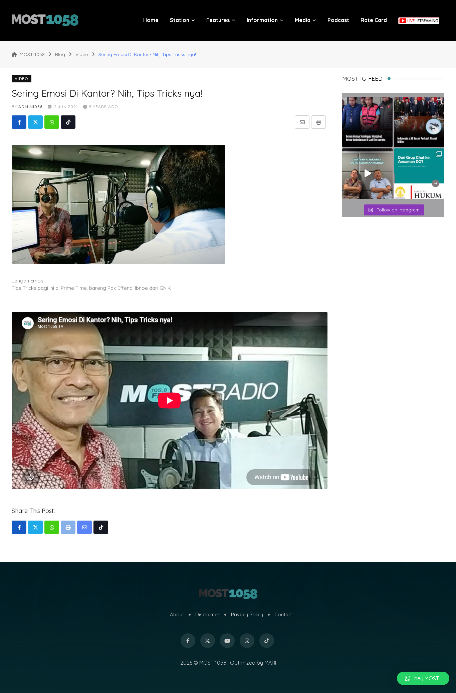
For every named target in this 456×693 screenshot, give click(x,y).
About (177, 614)
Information (262, 20)
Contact (283, 614)
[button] (423, 678)
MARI (270, 662)
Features (218, 20)
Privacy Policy (247, 614)
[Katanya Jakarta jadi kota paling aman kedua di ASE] (367, 173)
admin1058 (30, 106)
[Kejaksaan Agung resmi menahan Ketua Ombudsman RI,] (367, 122)
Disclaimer (207, 614)
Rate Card (374, 20)
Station (179, 20)
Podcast (338, 20)
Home (151, 20)
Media (302, 20)
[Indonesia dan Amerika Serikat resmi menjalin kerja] (419, 122)
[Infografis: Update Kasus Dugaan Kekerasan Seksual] (419, 173)
